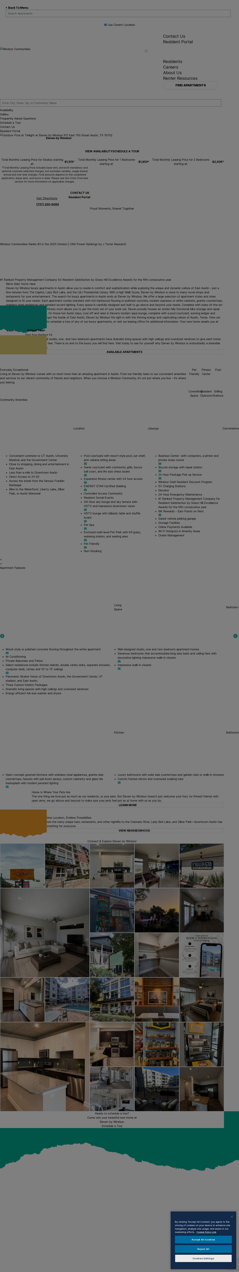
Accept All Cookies (203, 1239)
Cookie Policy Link (206, 1232)
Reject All (203, 1249)
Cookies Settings (203, 1258)
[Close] (232, 1217)
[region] (203, 1240)
